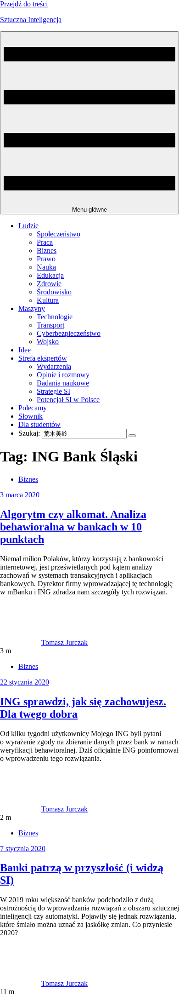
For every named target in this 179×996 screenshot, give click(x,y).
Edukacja (50, 275)
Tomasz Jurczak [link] (64, 642)
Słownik (30, 416)
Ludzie (28, 226)
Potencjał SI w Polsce (68, 399)
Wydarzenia (54, 366)
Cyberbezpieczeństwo (69, 333)
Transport (50, 325)
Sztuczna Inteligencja (31, 19)
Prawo (46, 259)
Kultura (48, 300)
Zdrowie (49, 284)
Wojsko (48, 341)
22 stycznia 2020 (24, 682)
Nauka (46, 267)
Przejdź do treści (24, 4)
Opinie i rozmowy (63, 375)
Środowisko (54, 292)
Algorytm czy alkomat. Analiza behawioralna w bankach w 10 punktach (73, 526)
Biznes (46, 250)
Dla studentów (39, 424)
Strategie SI (53, 391)
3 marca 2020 (19, 495)
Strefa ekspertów (42, 358)
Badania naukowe (63, 383)
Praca (45, 242)
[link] (20, 642)
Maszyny (31, 308)
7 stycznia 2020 (22, 848)
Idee (24, 350)
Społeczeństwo (58, 234)
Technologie (55, 317)
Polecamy (32, 408)
